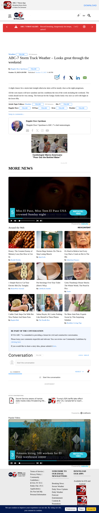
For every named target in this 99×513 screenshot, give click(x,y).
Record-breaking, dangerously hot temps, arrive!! (56, 28)
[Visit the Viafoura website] (85, 413)
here (54, 346)
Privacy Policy (35, 474)
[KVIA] (21, 15)
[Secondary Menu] (11, 15)
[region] (49, 384)
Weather (28, 104)
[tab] (15, 372)
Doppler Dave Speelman (19, 69)
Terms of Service (36, 471)
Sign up (86, 355)
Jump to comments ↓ (16, 114)
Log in (80, 355)
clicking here (16, 342)
